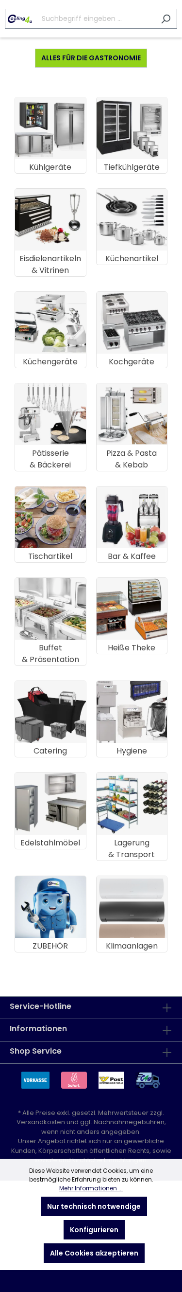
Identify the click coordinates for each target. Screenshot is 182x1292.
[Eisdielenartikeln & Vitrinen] (50, 220)
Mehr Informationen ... (91, 1188)
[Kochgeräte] (132, 323)
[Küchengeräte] (50, 323)
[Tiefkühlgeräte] (132, 128)
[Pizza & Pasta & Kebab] (132, 414)
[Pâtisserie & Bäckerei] (50, 414)
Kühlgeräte (50, 167)
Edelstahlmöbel (50, 842)
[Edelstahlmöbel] (50, 803)
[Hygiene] (132, 712)
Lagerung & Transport (131, 848)
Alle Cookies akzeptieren (94, 1253)
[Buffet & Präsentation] (50, 609)
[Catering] (50, 712)
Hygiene (131, 750)
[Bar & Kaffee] (132, 517)
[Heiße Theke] (132, 609)
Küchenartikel (131, 258)
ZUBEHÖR (50, 945)
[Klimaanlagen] (132, 907)
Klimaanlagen (132, 945)
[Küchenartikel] (132, 220)
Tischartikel (50, 556)
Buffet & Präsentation (50, 653)
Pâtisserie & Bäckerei (50, 459)
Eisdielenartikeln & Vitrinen (50, 264)
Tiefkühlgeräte (132, 167)
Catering (50, 750)
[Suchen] (165, 19)
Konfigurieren (94, 1230)
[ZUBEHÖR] (50, 907)
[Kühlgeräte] (50, 128)
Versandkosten (41, 1122)
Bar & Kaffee (132, 556)
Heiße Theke (131, 647)
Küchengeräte (50, 361)
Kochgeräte (131, 361)
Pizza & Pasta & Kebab (131, 459)
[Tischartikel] (50, 517)
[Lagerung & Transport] (132, 803)
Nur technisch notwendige (94, 1206)
